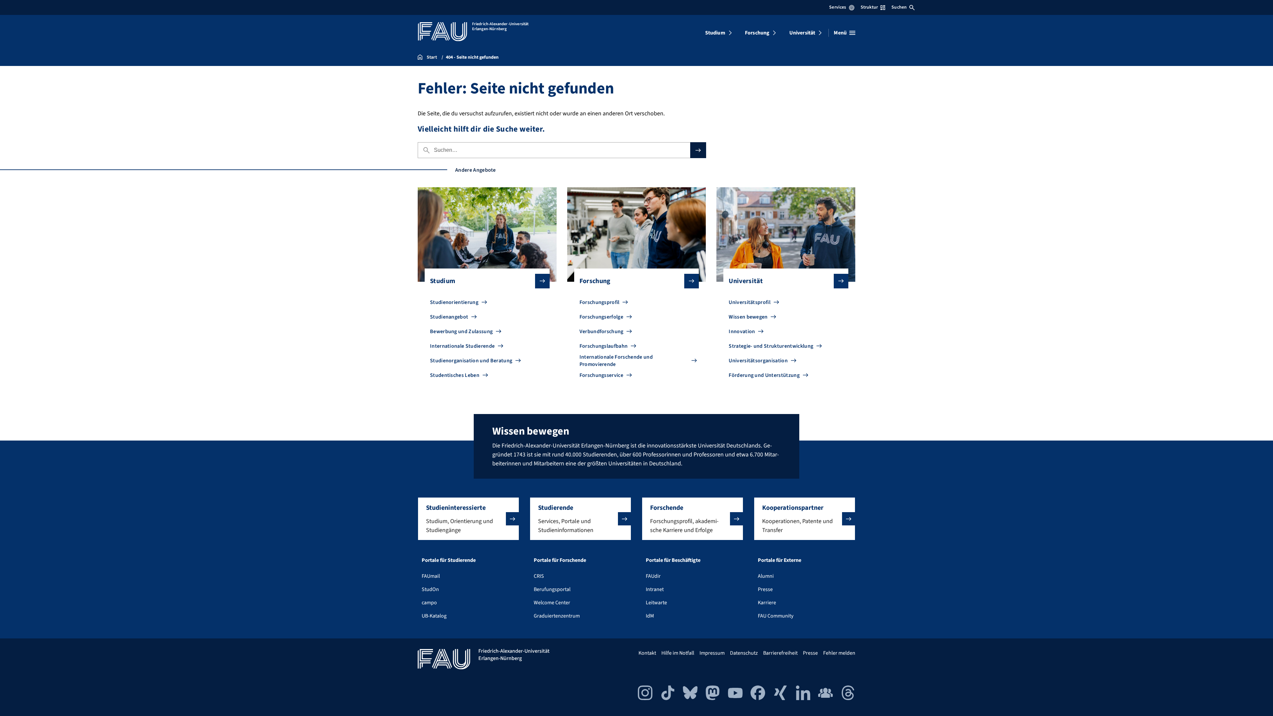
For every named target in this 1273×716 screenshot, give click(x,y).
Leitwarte (656, 602)
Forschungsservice (601, 375)
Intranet (655, 589)
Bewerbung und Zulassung (461, 331)
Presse (765, 589)
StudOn (430, 589)
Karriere (767, 602)
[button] (468, 518)
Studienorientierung (454, 302)
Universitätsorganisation (758, 360)
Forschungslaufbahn (603, 346)
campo (429, 602)
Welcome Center (552, 602)
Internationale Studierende (462, 346)
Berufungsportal (552, 589)
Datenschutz (744, 653)
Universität (802, 32)
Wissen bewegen (748, 317)
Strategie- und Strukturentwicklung (771, 346)
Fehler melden (839, 653)
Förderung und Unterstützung (764, 375)
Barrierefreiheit (780, 653)
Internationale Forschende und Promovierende (616, 360)
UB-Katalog (434, 616)
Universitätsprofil (749, 302)
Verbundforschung (601, 331)
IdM (650, 616)
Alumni (766, 576)
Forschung (757, 32)
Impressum (712, 653)
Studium (715, 32)
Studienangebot (449, 317)
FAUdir (653, 576)
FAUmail (431, 576)
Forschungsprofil (599, 302)
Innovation (742, 331)
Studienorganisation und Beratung (471, 360)
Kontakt (647, 653)
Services (837, 7)
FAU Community (775, 616)
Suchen (899, 7)
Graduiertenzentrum (557, 616)
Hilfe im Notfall (677, 653)
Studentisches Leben (454, 375)
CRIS (539, 576)
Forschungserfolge (601, 317)
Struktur (869, 7)
